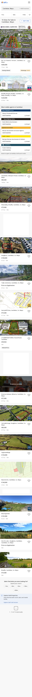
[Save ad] (29, 61)
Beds (14, 14)
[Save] (29, 15)
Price (3, 14)
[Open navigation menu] (29, 2)
